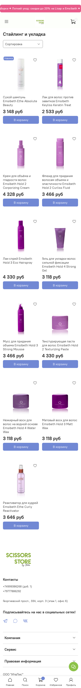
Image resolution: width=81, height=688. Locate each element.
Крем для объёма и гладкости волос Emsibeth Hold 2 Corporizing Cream (17, 182)
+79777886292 (12, 591)
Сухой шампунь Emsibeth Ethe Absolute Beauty (20, 101)
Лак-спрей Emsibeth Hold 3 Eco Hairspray (17, 260)
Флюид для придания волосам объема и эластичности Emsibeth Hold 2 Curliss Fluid (59, 182)
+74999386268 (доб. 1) (17, 586)
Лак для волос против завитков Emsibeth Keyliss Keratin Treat (57, 101)
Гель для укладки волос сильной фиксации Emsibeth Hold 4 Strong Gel (59, 264)
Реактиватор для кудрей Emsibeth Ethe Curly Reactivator (20, 507)
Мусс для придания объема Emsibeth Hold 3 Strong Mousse (20, 345)
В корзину (21, 120)
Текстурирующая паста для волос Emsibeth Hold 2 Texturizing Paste (60, 345)
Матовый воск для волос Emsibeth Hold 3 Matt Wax (59, 424)
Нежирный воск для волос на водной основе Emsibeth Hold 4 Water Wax (20, 426)
